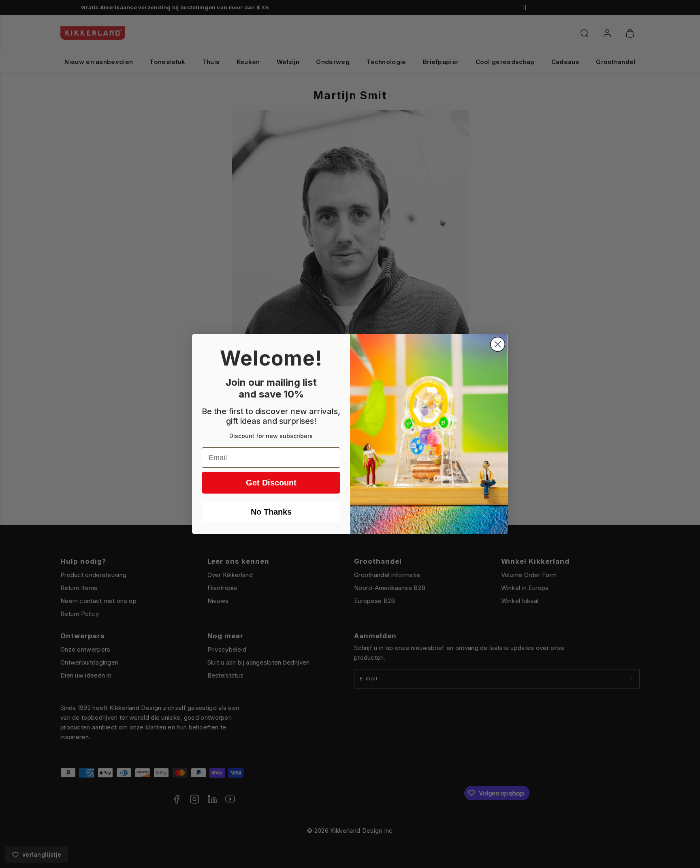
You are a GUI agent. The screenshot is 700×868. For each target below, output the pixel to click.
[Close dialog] (498, 344)
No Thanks (271, 511)
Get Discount (271, 482)
